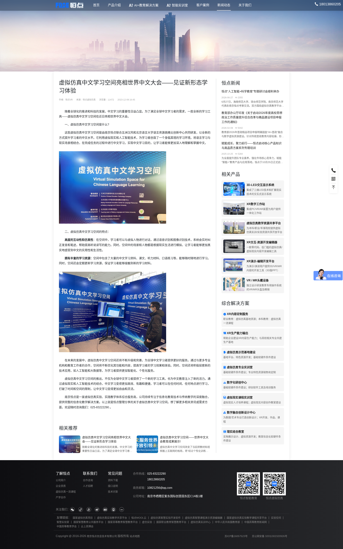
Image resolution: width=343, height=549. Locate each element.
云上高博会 (87, 526)
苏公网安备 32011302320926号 (269, 536)
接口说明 (113, 485)
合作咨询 (88, 480)
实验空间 (276, 517)
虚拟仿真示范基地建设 (241, 352)
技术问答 (113, 491)
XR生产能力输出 (237, 333)
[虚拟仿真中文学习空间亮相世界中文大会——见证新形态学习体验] (69, 444)
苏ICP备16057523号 (236, 536)
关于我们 (244, 5)
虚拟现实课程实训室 (240, 397)
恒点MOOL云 (138, 517)
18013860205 (156, 479)
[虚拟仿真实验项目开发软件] (234, 246)
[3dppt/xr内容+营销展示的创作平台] (234, 265)
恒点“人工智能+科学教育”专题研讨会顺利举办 (250, 91)
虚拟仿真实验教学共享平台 (112, 517)
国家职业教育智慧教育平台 (171, 522)
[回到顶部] (333, 187)
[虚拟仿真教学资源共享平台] (234, 227)
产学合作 (61, 497)
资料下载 (113, 480)
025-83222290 (156, 473)
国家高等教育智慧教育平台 (123, 522)
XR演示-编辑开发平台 (260, 261)
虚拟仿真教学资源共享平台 (264, 223)
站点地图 (135, 536)
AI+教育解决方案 (146, 5)
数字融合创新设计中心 (241, 412)
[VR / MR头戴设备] (234, 284)
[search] (328, 4)
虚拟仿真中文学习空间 (82, 116)
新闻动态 (223, 5)
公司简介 (61, 480)
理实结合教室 (235, 431)
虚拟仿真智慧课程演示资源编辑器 (203, 517)
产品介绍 (114, 5)
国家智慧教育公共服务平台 (88, 522)
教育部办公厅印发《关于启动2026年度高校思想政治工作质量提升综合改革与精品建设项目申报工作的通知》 (252, 117)
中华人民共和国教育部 (227, 522)
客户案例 (202, 5)
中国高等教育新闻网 (255, 522)
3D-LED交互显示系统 (260, 184)
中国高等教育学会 (67, 526)
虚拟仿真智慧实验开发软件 (166, 517)
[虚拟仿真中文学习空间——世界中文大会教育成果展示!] (147, 444)
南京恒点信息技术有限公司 (102, 536)
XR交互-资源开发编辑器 (262, 242)
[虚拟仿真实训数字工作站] (234, 208)
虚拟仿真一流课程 (66, 491)
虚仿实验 (147, 522)
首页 (96, 5)
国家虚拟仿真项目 (83, 517)
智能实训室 (180, 5)
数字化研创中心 (237, 382)
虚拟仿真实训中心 (201, 522)
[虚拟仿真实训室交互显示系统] (234, 189)
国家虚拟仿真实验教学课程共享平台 (247, 517)
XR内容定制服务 (237, 314)
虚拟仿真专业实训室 (240, 367)
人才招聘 (88, 485)
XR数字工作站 (256, 204)
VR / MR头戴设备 (258, 280)
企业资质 (61, 485)
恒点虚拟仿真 (89, 100)
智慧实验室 (63, 522)
